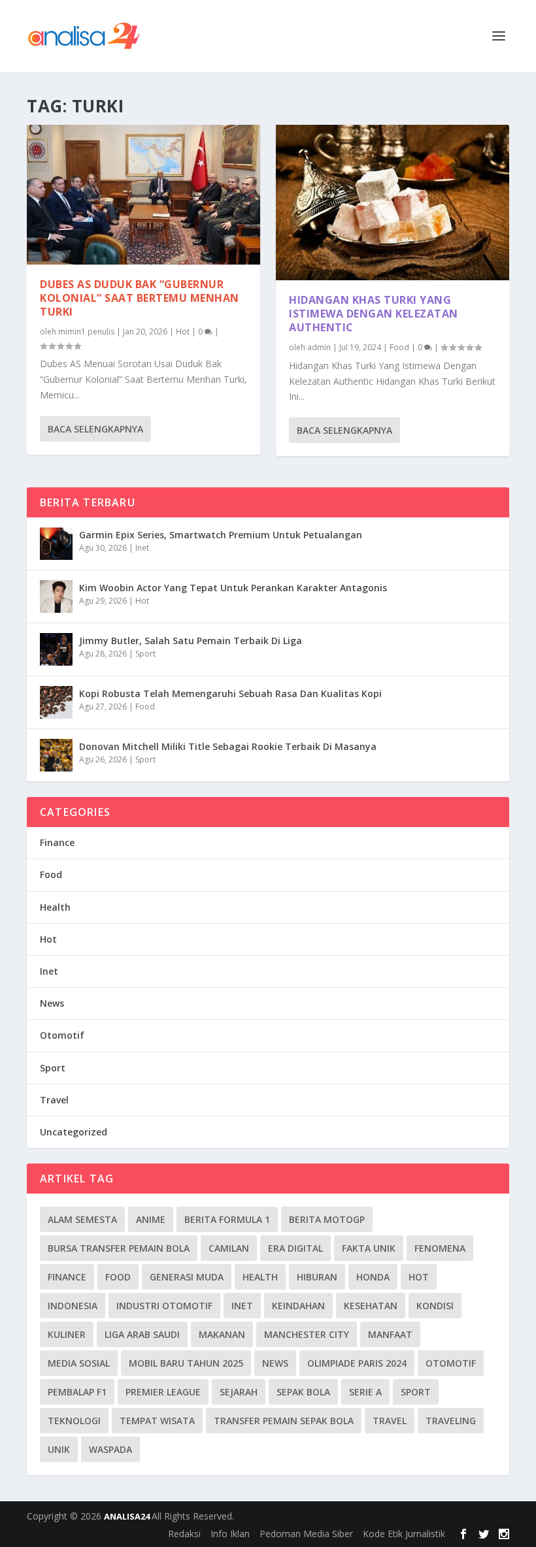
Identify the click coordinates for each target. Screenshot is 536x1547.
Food (399, 347)
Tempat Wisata (157, 1420)
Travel (54, 1100)
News (52, 1003)
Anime (150, 1219)
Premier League (163, 1392)
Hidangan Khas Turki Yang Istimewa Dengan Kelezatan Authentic (373, 313)
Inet (142, 547)
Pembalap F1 (77, 1392)
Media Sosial (79, 1363)
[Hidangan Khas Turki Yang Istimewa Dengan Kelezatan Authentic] (392, 202)
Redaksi (184, 1533)
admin (319, 347)
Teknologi (74, 1420)
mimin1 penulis (86, 331)
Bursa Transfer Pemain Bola (119, 1248)
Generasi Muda (187, 1277)
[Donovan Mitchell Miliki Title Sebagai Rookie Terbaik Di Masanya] (56, 755)
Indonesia (72, 1305)
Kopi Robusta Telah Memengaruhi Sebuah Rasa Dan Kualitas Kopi (230, 693)
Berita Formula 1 (227, 1219)
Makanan (222, 1334)
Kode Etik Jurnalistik (404, 1533)
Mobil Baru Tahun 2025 (186, 1363)
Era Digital (295, 1248)
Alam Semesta (82, 1219)
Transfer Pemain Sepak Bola (284, 1420)
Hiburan (317, 1277)
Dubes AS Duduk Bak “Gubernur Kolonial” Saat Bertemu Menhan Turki (139, 298)
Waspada (110, 1449)
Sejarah (239, 1392)
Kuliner (67, 1334)
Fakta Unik (368, 1248)
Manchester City (306, 1334)
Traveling (451, 1420)
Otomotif (62, 1035)
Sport (145, 653)
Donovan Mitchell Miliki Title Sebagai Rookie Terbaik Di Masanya (228, 746)
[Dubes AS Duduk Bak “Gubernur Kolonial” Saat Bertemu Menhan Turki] (143, 195)
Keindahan (298, 1305)
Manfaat (390, 1334)
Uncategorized (73, 1132)
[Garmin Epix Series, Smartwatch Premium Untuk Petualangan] (56, 543)
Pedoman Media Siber (306, 1533)
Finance (57, 842)
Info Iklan (230, 1533)
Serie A (365, 1392)
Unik (59, 1449)
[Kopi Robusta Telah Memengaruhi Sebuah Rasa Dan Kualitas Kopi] (56, 702)
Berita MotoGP (327, 1219)
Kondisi (435, 1305)
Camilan (229, 1248)
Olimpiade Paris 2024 (357, 1363)
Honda (373, 1277)
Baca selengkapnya (95, 429)
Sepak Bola (303, 1392)
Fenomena (439, 1248)
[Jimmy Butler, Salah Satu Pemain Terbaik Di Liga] (56, 649)
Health (55, 907)
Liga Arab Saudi (142, 1334)
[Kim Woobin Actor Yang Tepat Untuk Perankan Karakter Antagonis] (56, 596)
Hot (183, 331)
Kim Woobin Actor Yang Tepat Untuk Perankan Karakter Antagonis (233, 587)
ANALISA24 (128, 1516)
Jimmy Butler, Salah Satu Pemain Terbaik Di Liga (190, 640)
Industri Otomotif (164, 1305)
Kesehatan (370, 1305)
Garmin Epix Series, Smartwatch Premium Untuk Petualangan (220, 535)
